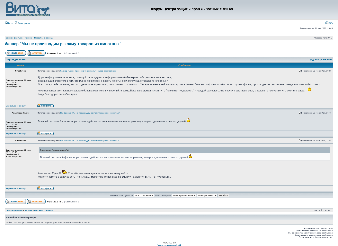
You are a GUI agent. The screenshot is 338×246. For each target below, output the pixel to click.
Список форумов (14, 38)
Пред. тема (314, 60)
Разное (28, 38)
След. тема (326, 60)
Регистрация (23, 23)
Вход (10, 23)
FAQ (330, 23)
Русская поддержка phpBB (169, 245)
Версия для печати (16, 60)
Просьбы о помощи (43, 38)
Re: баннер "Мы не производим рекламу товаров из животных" (90, 113)
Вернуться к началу (16, 106)
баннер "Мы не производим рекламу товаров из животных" (63, 44)
